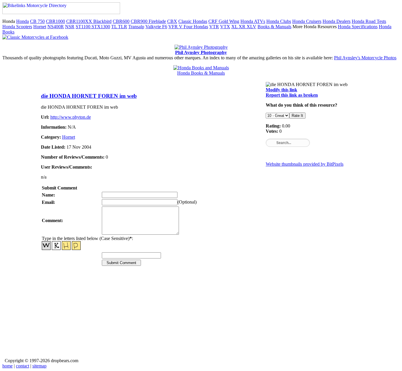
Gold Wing (229, 21)
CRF (213, 21)
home (7, 365)
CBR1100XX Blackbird (89, 21)
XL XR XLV (243, 26)
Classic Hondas (192, 21)
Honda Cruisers (306, 21)
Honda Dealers (336, 21)
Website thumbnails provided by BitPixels (304, 164)
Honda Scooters (17, 26)
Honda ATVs (252, 21)
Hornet (39, 26)
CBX (172, 21)
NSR (69, 26)
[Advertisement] (201, 316)
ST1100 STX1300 (93, 26)
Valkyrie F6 (156, 26)
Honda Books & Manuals (201, 72)
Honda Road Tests (369, 21)
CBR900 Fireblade (148, 21)
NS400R (55, 26)
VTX (225, 26)
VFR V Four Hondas (188, 26)
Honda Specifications (358, 26)
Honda (22, 21)
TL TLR (119, 26)
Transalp (136, 26)
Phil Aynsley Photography (201, 52)
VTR (214, 26)
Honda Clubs (278, 21)
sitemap (39, 365)
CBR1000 (55, 21)
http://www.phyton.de (70, 117)
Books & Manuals (274, 26)
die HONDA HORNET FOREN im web (89, 96)
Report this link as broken (292, 95)
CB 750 (37, 21)
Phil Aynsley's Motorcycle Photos (365, 57)
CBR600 (121, 21)
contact (22, 365)
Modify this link (281, 89)
